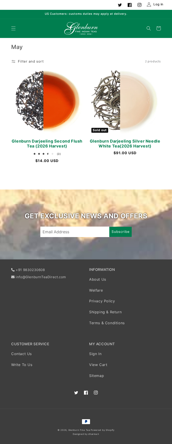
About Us (97, 279)
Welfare (96, 290)
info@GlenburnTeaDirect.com (41, 277)
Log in (158, 4)
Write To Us (21, 364)
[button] (13, 28)
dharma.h (93, 434)
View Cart (98, 364)
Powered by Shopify (102, 430)
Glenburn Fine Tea (79, 430)
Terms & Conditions (107, 323)
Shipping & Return (105, 312)
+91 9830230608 (30, 270)
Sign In (95, 353)
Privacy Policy (102, 301)
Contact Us (21, 353)
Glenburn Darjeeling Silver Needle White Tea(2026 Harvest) (125, 143)
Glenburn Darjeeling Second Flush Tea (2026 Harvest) (47, 143)
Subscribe (121, 231)
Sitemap (96, 375)
